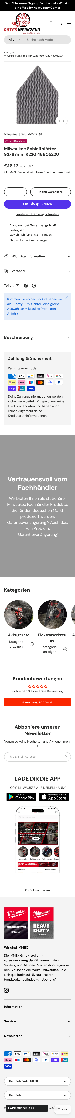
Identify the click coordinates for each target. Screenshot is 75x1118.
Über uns (48, 979)
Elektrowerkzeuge (52, 637)
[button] (59, 23)
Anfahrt (12, 313)
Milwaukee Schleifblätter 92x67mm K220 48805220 (33, 55)
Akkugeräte (18, 634)
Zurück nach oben (37, 890)
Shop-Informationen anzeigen (29, 240)
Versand (23, 172)
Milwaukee (10, 134)
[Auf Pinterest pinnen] (34, 286)
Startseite (9, 52)
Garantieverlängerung (37, 534)
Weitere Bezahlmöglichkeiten (37, 214)
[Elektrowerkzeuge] (52, 614)
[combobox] (37, 39)
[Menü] (68, 23)
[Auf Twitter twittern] (18, 286)
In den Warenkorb (51, 192)
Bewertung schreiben (37, 702)
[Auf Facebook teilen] (26, 286)
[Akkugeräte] (18, 614)
